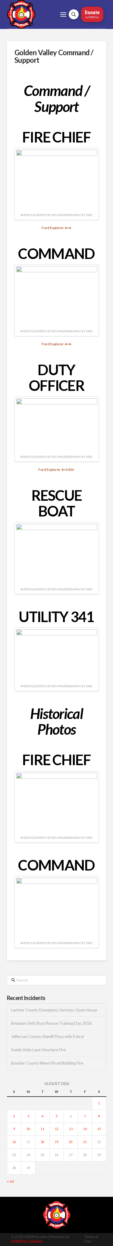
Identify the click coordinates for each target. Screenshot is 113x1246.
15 (99, 1129)
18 (42, 1142)
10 (28, 1129)
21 (85, 1142)
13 (71, 1129)
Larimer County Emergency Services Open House (54, 1010)
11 (42, 1129)
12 (56, 1129)
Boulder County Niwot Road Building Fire (47, 1063)
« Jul (10, 1181)
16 (14, 1142)
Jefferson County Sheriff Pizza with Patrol (47, 1036)
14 (85, 1129)
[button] (63, 14)
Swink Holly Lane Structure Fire (38, 1050)
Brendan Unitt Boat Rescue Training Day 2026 (51, 1023)
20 (71, 1142)
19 (56, 1142)
